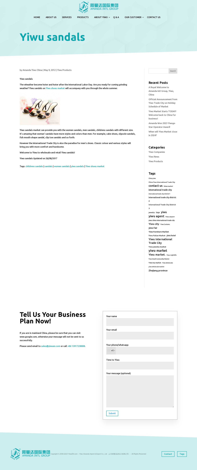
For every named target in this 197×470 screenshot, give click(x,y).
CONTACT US (153, 17)
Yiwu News (154, 156)
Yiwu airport (170, 216)
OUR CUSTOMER (133, 17)
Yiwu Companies (157, 152)
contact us (156, 185)
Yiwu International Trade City (160, 241)
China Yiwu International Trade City (162, 182)
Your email (111, 330)
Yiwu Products (64, 70)
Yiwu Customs (165, 224)
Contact (168, 454)
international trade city (160, 190)
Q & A (116, 17)
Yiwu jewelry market (157, 247)
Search (173, 71)
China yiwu (152, 178)
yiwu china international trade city (162, 220)
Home (37, 17)
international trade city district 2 (162, 199)
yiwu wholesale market (156, 266)
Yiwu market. (157, 254)
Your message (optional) (118, 373)
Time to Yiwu (112, 360)
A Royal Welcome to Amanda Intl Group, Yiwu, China (161, 91)
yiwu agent (156, 216)
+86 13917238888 (76, 346)
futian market (168, 186)
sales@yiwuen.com (50, 346)
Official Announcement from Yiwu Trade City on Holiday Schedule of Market (163, 103)
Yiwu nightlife (171, 255)
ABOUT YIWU (101, 17)
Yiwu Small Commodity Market (159, 259)
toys (158, 212)
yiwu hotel (171, 235)
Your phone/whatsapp (117, 348)
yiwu (164, 212)
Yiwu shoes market (55, 88)
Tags (182, 454)
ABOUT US (51, 17)
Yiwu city (154, 223)
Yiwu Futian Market (157, 235)
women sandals (62, 166)
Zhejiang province (158, 270)
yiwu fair (153, 228)
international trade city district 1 (159, 194)
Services (67, 17)
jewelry (152, 212)
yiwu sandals (77, 166)
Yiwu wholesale (167, 263)
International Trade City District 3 (162, 206)
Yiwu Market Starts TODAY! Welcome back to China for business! (162, 115)
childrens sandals (34, 166)
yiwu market (158, 250)
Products (83, 17)
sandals (48, 166)
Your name (111, 316)
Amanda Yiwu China (32, 70)
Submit (112, 413)
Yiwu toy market (155, 263)
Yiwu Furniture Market (159, 232)
